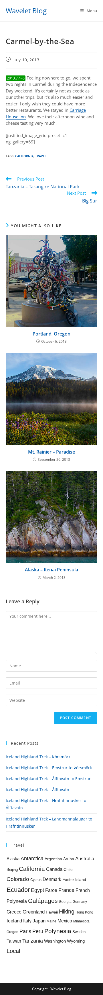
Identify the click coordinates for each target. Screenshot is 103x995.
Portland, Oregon (51, 334)
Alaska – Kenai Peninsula (51, 569)
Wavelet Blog (26, 10)
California (24, 156)
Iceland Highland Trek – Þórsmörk (38, 756)
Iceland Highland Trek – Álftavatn (37, 789)
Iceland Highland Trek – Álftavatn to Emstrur (48, 778)
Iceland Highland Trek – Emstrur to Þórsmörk (49, 767)
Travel (40, 156)
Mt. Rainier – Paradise (51, 452)
